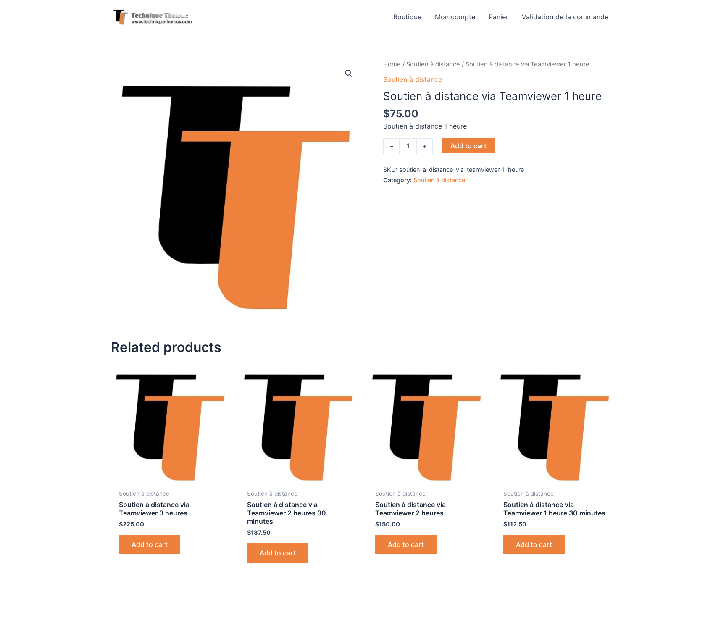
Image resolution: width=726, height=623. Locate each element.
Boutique (407, 17)
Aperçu (171, 476)
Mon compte (455, 17)
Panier (498, 17)
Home (392, 64)
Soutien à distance (433, 64)
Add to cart (468, 146)
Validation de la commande (565, 17)
